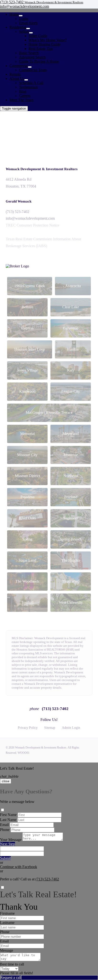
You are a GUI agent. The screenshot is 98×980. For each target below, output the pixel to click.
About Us (17, 79)
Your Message (10, 840)
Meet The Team (21, 100)
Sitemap (49, 727)
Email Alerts (28, 23)
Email (4, 825)
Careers (24, 96)
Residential (18, 27)
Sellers (24, 31)
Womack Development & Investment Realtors (42, 169)
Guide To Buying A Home (39, 61)
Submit (5, 858)
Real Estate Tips (41, 49)
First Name (8, 815)
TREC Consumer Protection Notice (32, 225)
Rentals (15, 74)
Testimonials (28, 87)
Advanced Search (32, 57)
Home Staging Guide (44, 44)
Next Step (7, 844)
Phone (5, 830)
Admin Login (71, 727)
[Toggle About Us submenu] (26, 80)
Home (14, 14)
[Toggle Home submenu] (21, 15)
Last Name (8, 820)
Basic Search (29, 53)
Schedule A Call (31, 83)
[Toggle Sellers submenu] (31, 33)
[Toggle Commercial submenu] (30, 67)
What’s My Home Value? (48, 40)
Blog (22, 91)
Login (23, 19)
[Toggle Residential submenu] (28, 28)
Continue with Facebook (18, 867)
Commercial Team (33, 70)
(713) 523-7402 (17, 212)
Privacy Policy (28, 727)
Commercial (19, 66)
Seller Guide (38, 36)
